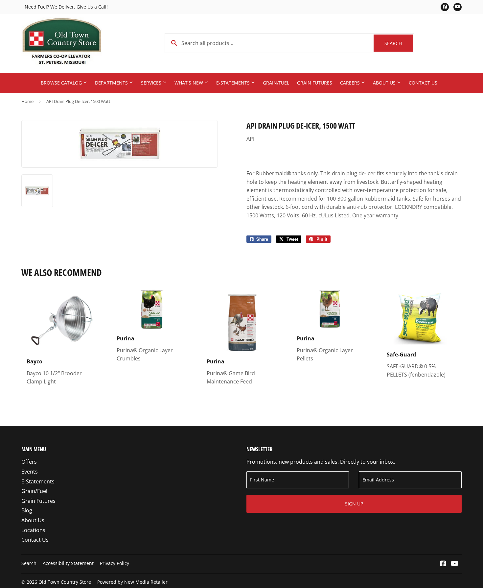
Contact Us (423, 83)
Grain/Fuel (276, 83)
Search (398, 43)
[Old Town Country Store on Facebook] (443, 564)
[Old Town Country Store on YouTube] (454, 564)
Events (29, 471)
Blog (26, 510)
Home (27, 101)
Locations (33, 530)
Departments (112, 83)
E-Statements (233, 83)
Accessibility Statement (68, 563)
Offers (29, 461)
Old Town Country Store (64, 582)
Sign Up (354, 504)
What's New (189, 83)
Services (152, 83)
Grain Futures (314, 83)
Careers (350, 83)
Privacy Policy (114, 563)
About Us (385, 83)
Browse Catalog (62, 83)
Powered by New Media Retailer (132, 582)
